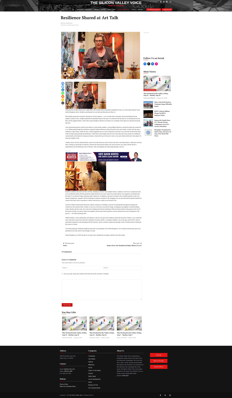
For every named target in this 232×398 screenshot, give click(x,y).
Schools (103, 9)
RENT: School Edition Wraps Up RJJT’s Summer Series (162, 113)
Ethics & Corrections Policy (68, 386)
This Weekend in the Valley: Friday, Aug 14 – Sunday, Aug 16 (102, 334)
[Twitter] (62, 86)
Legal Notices (167, 9)
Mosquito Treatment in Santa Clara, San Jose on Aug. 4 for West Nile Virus (162, 133)
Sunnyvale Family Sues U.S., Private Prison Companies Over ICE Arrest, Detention (162, 123)
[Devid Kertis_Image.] (103, 156)
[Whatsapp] (62, 93)
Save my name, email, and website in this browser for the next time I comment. (86, 273)
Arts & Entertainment (123, 9)
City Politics (88, 9)
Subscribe (158, 355)
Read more (125, 375)
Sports (133, 9)
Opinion (96, 9)
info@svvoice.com (69, 369)
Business (140, 9)
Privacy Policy (64, 384)
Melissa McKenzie (67, 23)
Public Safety (111, 9)
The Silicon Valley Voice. (76, 395)
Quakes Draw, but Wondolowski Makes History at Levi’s (124, 245)
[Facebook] (62, 83)
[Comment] (62, 103)
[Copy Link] (62, 99)
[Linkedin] (62, 90)
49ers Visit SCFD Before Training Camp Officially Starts (163, 104)
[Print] (62, 96)
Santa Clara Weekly (67, 337)
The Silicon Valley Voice (116, 3)
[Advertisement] (157, 45)
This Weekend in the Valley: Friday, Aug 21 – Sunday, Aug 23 (74, 334)
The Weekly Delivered (154, 9)
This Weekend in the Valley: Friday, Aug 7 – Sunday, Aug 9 (129, 334)
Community (80, 9)
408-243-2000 (68, 371)
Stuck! (65, 245)
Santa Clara (64, 9)
